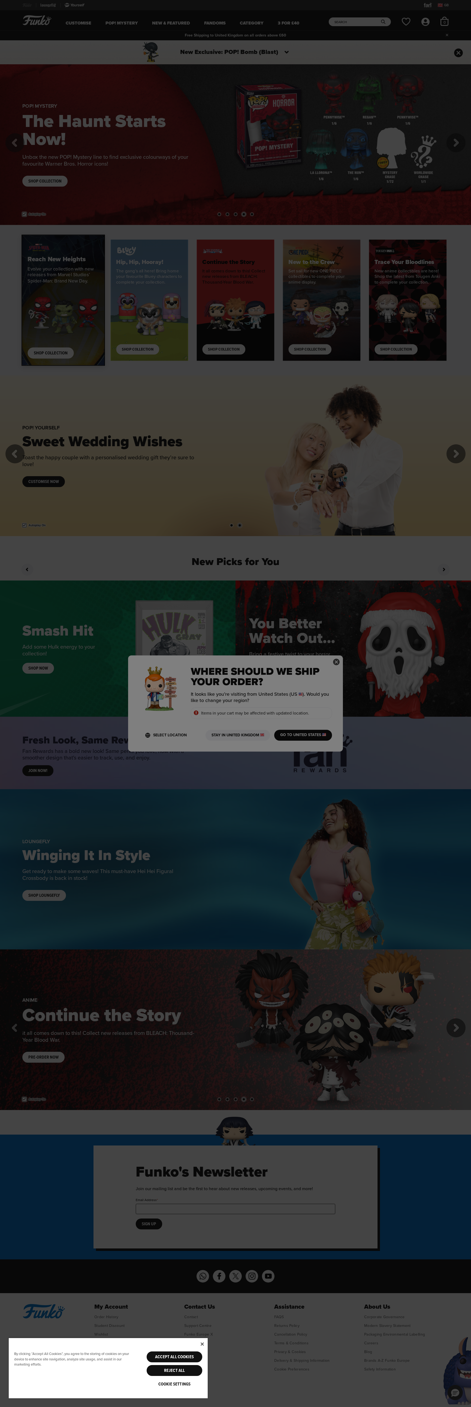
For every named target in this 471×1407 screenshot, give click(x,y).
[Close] (202, 1344)
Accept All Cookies (174, 1357)
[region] (108, 1368)
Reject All (174, 1370)
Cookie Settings (174, 1384)
